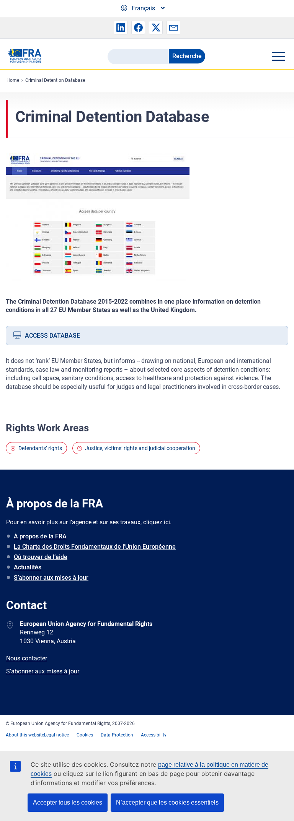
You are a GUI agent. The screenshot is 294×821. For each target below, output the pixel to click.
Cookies (85, 735)
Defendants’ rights (40, 448)
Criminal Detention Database (55, 80)
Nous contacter (26, 658)
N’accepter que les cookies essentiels (167, 802)
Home (13, 80)
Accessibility (154, 735)
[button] (120, 27)
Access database (52, 335)
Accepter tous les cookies (67, 802)
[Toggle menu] (278, 56)
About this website (25, 735)
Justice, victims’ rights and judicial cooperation (140, 448)
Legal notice (56, 735)
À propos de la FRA (40, 536)
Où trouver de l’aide (40, 557)
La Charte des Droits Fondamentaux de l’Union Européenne (95, 546)
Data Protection (117, 735)
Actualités (27, 567)
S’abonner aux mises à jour (51, 577)
